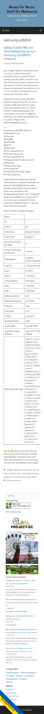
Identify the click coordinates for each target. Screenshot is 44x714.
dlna (26, 470)
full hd (35, 470)
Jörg (7, 648)
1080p (7, 111)
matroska (12, 473)
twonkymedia (20, 477)
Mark (7, 599)
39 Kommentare (14, 480)
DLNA (31, 76)
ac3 (22, 470)
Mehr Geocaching (13, 511)
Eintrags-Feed (11, 693)
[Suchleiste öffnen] (40, 30)
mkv (19, 473)
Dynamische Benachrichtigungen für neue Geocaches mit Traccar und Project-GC (22, 602)
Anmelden (9, 690)
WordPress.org (11, 699)
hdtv (5, 473)
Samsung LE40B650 (12, 73)
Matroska (7, 108)
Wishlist (9, 682)
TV (12, 477)
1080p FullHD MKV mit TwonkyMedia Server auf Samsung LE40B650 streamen (19, 53)
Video (34, 477)
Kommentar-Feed (12, 696)
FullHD (31, 108)
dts (30, 470)
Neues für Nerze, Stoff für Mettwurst (22, 9)
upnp (29, 477)
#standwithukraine (7, 704)
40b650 (16, 470)
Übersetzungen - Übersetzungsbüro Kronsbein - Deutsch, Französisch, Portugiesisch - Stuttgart (21, 675)
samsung (26, 473)
